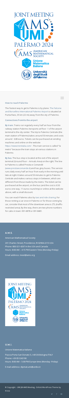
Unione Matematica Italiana (18, 349)
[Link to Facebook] (56, 394)
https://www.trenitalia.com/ (18, 145)
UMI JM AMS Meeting (26, 387)
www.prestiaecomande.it (18, 168)
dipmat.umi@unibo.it (30, 366)
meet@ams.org (27, 255)
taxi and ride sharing (46, 197)
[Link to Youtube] (61, 394)
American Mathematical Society (20, 237)
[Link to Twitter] (51, 394)
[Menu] (61, 98)
